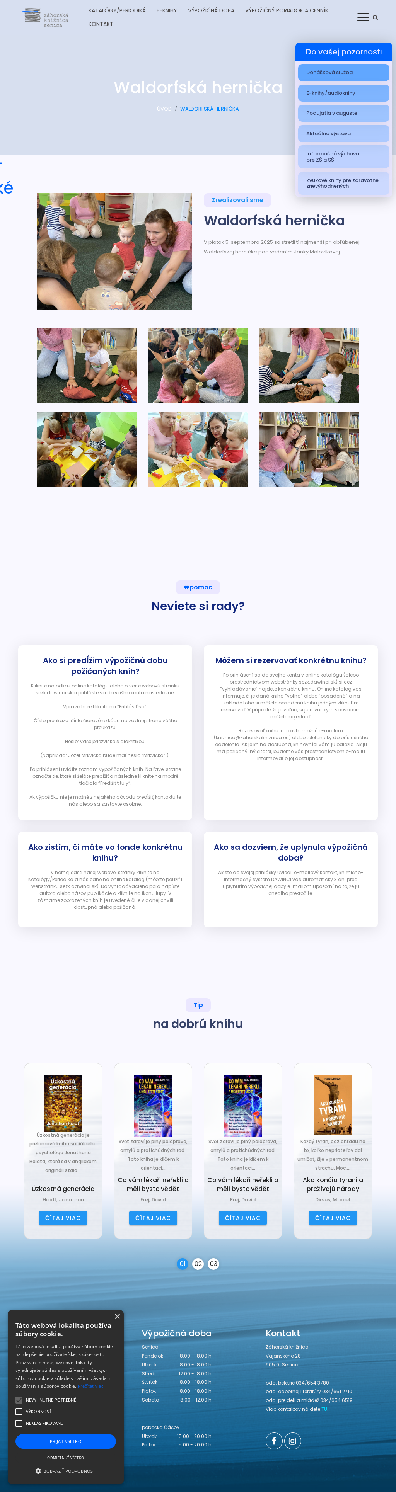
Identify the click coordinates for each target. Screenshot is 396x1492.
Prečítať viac (90, 1386)
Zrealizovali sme (237, 200)
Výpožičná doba (211, 10)
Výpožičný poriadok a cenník (286, 10)
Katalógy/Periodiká (117, 10)
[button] (65, 1471)
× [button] (117, 1317)
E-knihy (167, 10)
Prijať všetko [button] (66, 1441)
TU (324, 1409)
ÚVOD (164, 108)
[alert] (66, 1397)
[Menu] (363, 17)
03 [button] (213, 1263)
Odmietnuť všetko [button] (65, 1457)
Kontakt (101, 24)
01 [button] (183, 1263)
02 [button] (198, 1263)
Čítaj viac (63, 1218)
